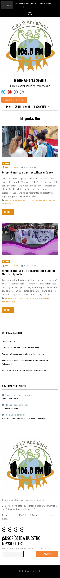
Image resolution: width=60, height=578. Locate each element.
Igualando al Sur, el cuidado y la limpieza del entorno (24, 370)
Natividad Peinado (10, 408)
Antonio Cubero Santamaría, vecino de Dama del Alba (25, 418)
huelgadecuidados (34, 201)
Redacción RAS (11, 167)
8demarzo (9, 299)
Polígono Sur (49, 201)
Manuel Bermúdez (10, 398)
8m (6, 201)
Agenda (6, 163)
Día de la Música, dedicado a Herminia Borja (20, 347)
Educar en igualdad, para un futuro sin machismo (23, 354)
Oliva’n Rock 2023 (10, 341)
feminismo (21, 201)
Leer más (7, 211)
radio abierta (7, 204)
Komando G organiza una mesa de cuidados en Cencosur (28, 172)
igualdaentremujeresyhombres (40, 299)
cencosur (13, 201)
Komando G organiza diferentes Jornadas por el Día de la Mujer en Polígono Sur (28, 272)
